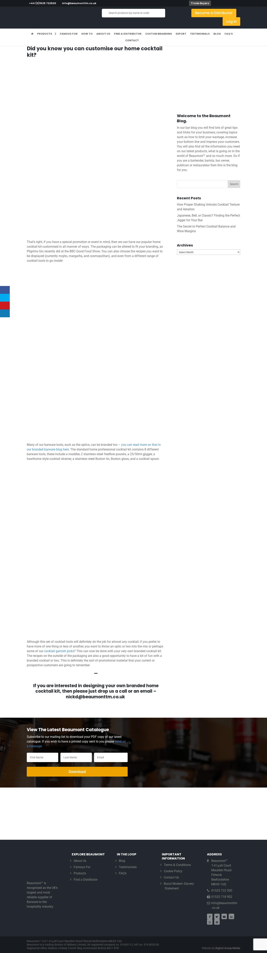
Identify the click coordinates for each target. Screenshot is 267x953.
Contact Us (171, 877)
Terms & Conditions (177, 865)
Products (44, 34)
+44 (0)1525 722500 (42, 3)
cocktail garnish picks (59, 651)
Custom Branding (158, 34)
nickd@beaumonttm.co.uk (96, 697)
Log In (231, 21)
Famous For (69, 34)
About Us (103, 34)
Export (181, 34)
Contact (132, 40)
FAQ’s (229, 34)
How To (87, 34)
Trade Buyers (200, 3)
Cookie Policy (173, 871)
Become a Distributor (214, 12)
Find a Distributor (128, 34)
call (123, 691)
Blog (217, 34)
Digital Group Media (227, 948)
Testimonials (200, 34)
